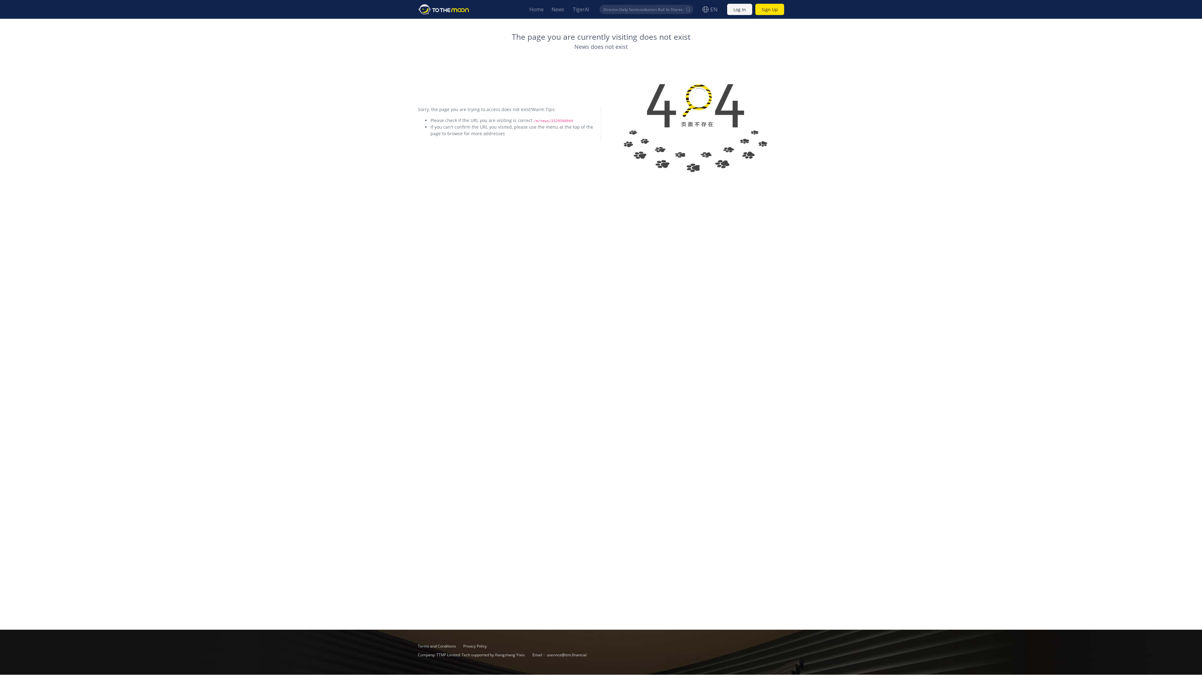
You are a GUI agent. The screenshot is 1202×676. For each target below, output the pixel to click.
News (558, 9)
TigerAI (581, 9)
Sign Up (770, 10)
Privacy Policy (475, 646)
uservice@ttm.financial (567, 655)
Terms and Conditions (437, 646)
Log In (739, 10)
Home (536, 9)
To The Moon (444, 9)
